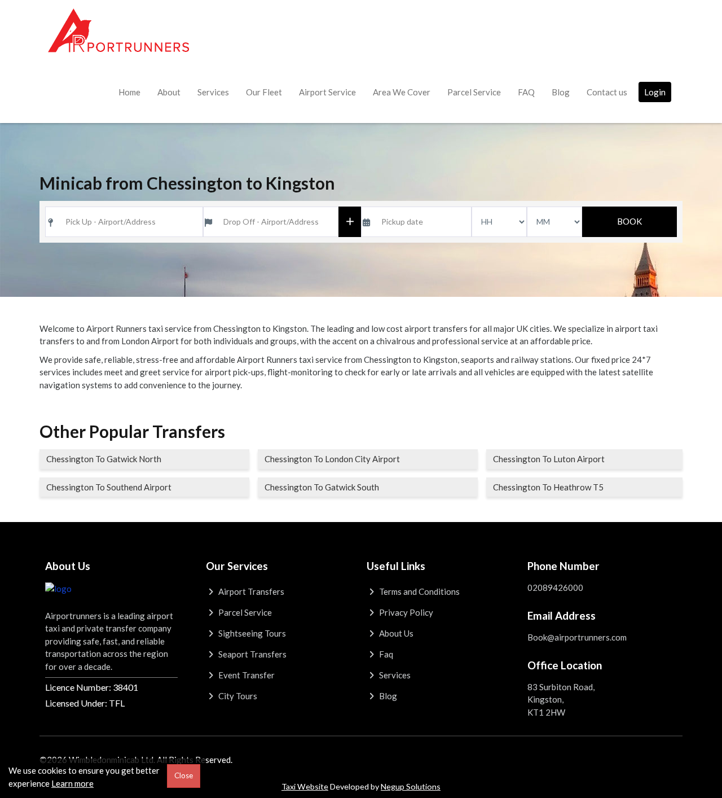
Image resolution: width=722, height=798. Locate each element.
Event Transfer (246, 675)
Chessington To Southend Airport (108, 487)
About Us (395, 633)
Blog (561, 92)
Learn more (72, 783)
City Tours (237, 696)
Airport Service (327, 92)
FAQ (526, 92)
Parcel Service (474, 92)
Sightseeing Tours (251, 633)
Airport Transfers (250, 591)
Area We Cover (401, 92)
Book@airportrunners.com (577, 637)
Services (213, 92)
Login (655, 92)
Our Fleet (264, 92)
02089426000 (555, 587)
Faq (385, 654)
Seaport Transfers (252, 654)
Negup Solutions (411, 786)
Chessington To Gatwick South (322, 487)
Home (129, 92)
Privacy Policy (405, 612)
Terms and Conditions (418, 591)
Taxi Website (304, 786)
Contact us (607, 92)
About (168, 92)
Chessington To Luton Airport (549, 459)
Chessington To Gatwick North (103, 459)
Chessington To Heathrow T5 (548, 487)
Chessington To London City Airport (332, 459)
